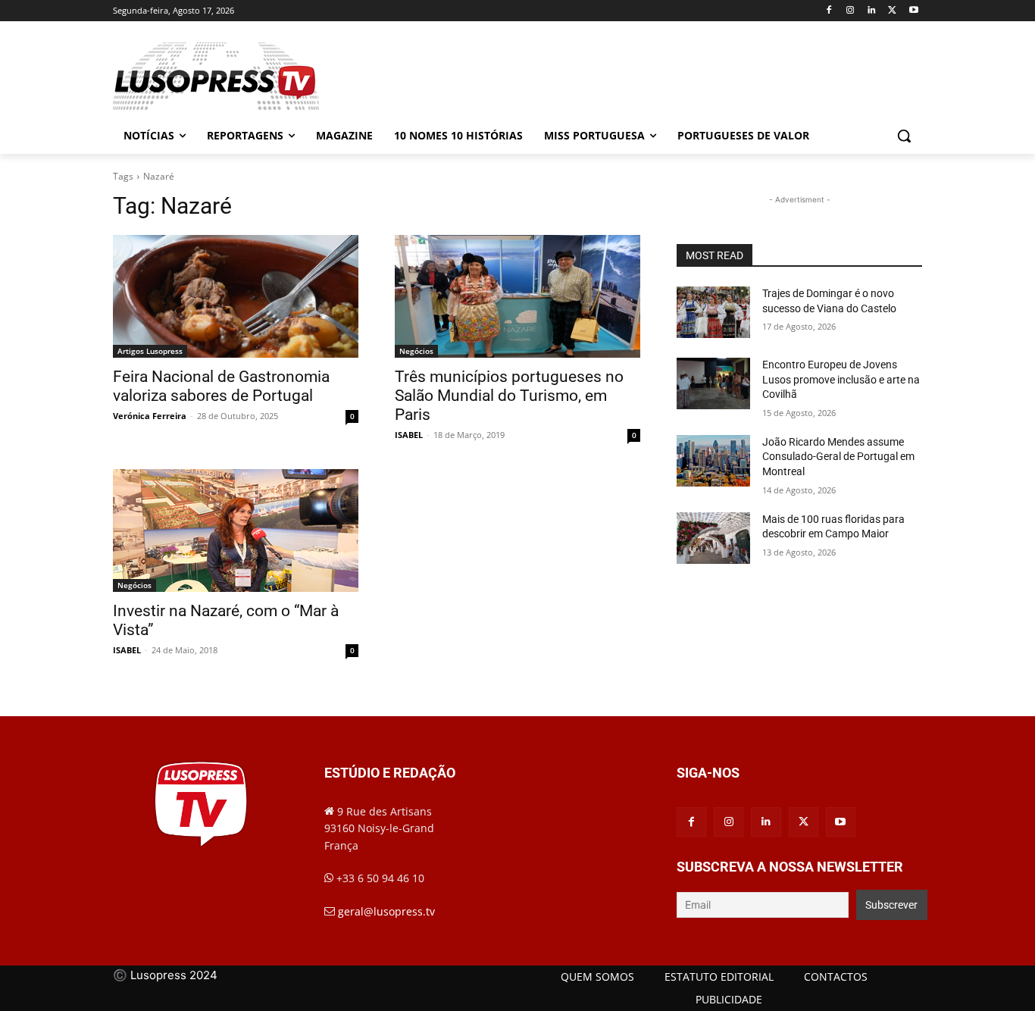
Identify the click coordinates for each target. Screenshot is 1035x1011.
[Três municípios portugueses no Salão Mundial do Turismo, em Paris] (517, 296)
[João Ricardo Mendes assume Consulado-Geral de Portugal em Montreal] (713, 461)
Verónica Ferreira (149, 415)
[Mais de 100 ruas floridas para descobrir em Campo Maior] (713, 538)
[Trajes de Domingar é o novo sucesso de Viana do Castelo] (713, 312)
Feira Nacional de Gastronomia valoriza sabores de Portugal (221, 386)
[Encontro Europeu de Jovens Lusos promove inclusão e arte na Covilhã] (713, 383)
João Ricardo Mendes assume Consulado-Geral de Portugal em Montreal (838, 456)
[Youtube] (913, 11)
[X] (892, 11)
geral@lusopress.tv (386, 911)
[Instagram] (850, 11)
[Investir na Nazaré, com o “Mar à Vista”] (235, 530)
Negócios (416, 351)
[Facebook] (829, 11)
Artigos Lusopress (150, 351)
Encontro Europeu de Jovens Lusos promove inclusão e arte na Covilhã (841, 379)
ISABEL (409, 434)
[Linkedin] (871, 11)
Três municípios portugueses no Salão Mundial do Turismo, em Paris (509, 396)
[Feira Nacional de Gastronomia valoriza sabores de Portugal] (235, 296)
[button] (904, 135)
